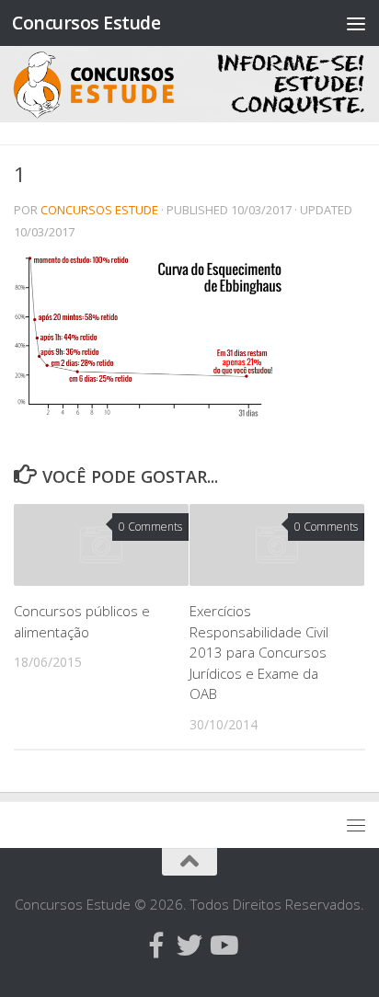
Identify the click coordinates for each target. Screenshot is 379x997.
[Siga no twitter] (189, 945)
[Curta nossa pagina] (156, 945)
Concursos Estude (86, 22)
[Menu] (356, 23)
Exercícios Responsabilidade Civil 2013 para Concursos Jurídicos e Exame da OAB (259, 652)
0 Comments (150, 526)
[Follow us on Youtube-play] (222, 945)
